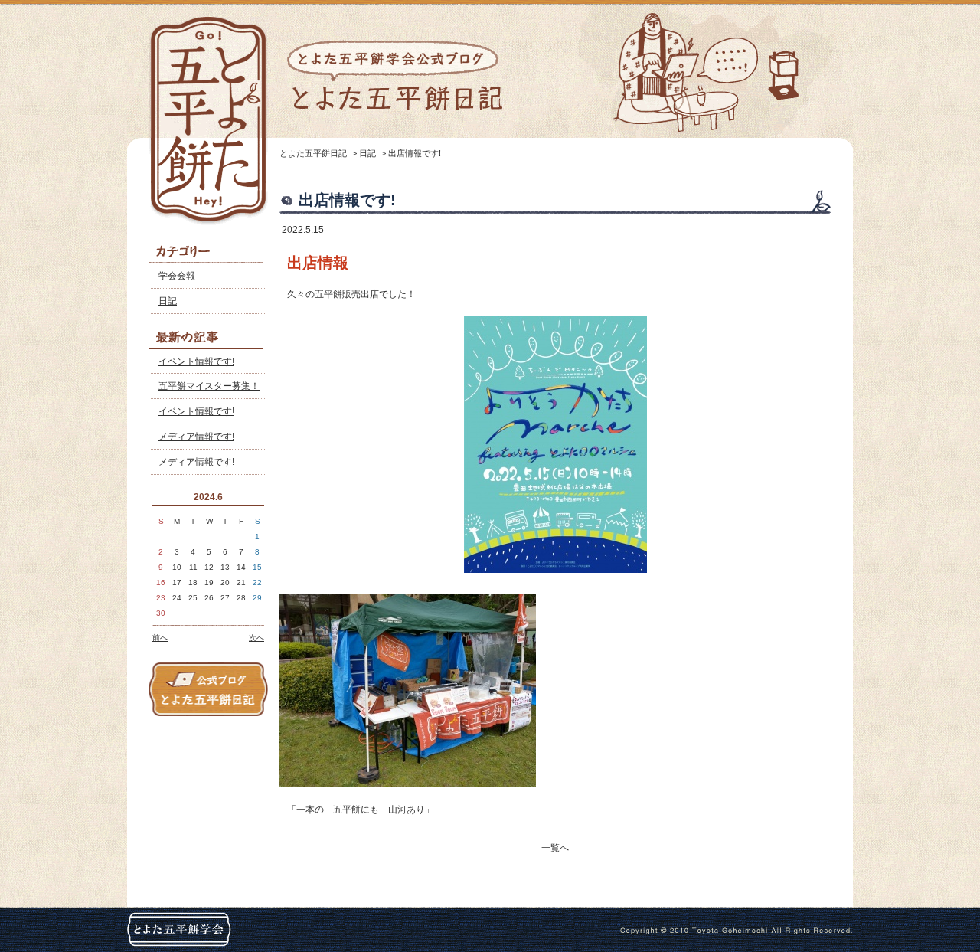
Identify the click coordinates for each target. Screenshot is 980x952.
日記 (167, 301)
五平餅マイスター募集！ (209, 386)
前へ (160, 637)
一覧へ (555, 847)
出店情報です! (414, 153)
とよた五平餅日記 (313, 153)
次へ (256, 637)
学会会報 (176, 275)
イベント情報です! (196, 361)
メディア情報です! (196, 436)
